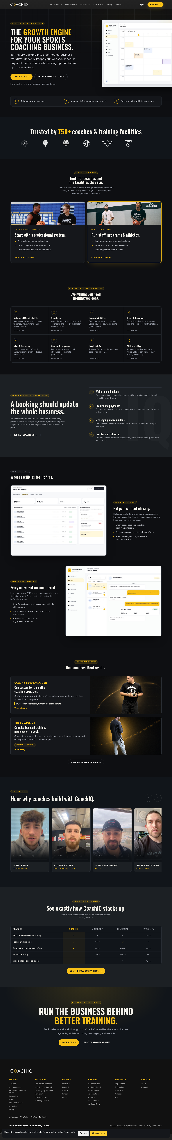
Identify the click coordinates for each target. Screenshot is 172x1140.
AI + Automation (15, 1087)
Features (84, 4)
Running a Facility (42, 1100)
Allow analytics (98, 1133)
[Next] (158, 798)
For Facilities (70, 4)
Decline (83, 1133)
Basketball (66, 1084)
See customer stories (51, 77)
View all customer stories (86, 762)
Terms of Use (157, 1126)
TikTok (34, 1117)
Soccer (65, 1097)
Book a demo (21, 77)
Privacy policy (70, 1132)
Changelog (119, 1087)
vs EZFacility (93, 1100)
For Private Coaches (43, 1084)
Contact (144, 1087)
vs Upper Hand (94, 1087)
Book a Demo (155, 4)
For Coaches (55, 4)
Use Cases (97, 4)
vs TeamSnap (94, 1094)
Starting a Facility (42, 1097)
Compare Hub (94, 1084)
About (143, 1084)
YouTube (24, 1117)
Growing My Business (44, 1090)
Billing (11, 1099)
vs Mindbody (93, 1090)
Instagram (13, 1117)
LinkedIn (43, 1117)
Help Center (120, 1084)
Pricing (109, 4)
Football (65, 1090)
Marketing (13, 1106)
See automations (24, 435)
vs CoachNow (94, 1104)
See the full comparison (84, 971)
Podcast (119, 4)
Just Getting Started (43, 1087)
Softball (65, 1094)
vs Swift (91, 1097)
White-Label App (16, 1103)
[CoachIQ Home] (19, 4)
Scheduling (13, 1096)
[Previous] (148, 798)
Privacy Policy (145, 1126)
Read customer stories (97, 1042)
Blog (116, 1097)
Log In (141, 4)
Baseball (65, 1087)
